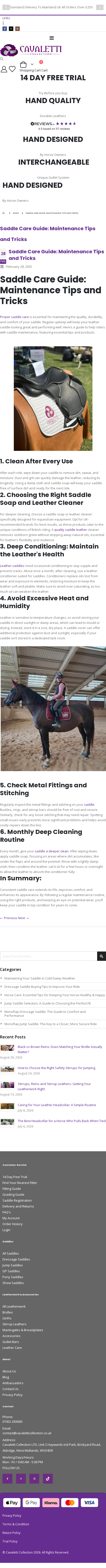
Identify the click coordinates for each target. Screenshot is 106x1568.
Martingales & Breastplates (22, 1330)
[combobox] (53, 956)
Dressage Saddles (16, 1259)
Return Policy (11, 1533)
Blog (5, 1377)
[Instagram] (17, 29)
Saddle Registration (17, 1200)
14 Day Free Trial (14, 1177)
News (16, 213)
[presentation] (6, 7)
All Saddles (10, 1253)
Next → (23, 918)
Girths (7, 1318)
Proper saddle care (14, 317)
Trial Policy (10, 1541)
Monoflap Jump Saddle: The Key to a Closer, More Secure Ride (50, 1024)
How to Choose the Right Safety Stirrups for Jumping (56, 1068)
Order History (12, 1224)
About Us (9, 1371)
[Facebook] (4, 29)
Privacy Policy (12, 1395)
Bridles (7, 1312)
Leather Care (12, 1347)
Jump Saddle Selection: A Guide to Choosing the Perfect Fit (47, 1003)
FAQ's (6, 1212)
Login (6, 1230)
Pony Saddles (12, 1277)
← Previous (9, 918)
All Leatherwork (14, 1306)
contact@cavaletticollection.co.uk (27, 1433)
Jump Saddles (12, 1265)
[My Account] (4, 69)
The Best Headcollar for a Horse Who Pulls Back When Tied (62, 1121)
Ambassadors (12, 1383)
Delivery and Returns (18, 1206)
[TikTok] (48, 1479)
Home (4, 213)
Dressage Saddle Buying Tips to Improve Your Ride (42, 986)
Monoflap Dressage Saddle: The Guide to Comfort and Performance (45, 1013)
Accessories (11, 1336)
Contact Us (10, 1389)
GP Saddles (11, 1271)
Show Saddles (13, 1283)
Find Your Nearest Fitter (19, 1182)
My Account (10, 1218)
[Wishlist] (13, 69)
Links (6, 18)
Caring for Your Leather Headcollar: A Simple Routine (57, 1105)
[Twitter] (11, 29)
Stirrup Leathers (14, 1324)
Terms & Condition (15, 1524)
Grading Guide (13, 1194)
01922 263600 (12, 1421)
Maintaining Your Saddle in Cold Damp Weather (39, 978)
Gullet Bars (10, 1342)
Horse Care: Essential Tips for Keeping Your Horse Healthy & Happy (54, 995)
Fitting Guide (11, 1188)
